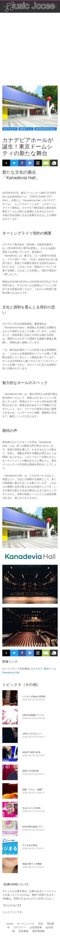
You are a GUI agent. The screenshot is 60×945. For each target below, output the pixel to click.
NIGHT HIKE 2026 (31, 752)
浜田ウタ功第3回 (30, 770)
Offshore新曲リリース (33, 715)
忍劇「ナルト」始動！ (33, 789)
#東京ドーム (26, 129)
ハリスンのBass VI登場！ (34, 696)
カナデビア (37, 668)
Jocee (9, 923)
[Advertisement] (30, 46)
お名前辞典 (36, 927)
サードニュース (25, 923)
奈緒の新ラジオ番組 (32, 863)
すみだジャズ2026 (31, 808)
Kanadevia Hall (11, 672)
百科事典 (23, 931)
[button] (4, 6)
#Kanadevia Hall (45, 129)
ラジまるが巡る (29, 845)
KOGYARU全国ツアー (32, 826)
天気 (40, 923)
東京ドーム (50, 668)
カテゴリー (19, 927)
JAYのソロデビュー (31, 733)
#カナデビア (10, 129)
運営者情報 (38, 931)
